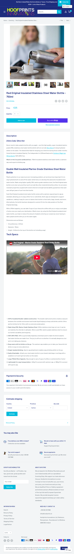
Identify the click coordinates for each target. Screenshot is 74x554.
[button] (67, 6)
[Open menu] (4, 12)
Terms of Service (9, 518)
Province (33, 404)
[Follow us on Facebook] (5, 540)
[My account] (66, 12)
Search (6, 510)
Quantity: (9, 114)
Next (67, 20)
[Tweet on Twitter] (63, 101)
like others (50, 148)
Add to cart (21, 120)
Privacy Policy (8, 515)
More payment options (53, 124)
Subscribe (9, 487)
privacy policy (41, 549)
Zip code (56, 404)
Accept (64, 548)
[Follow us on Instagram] (11, 540)
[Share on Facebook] (56, 101)
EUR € (6, 532)
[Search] (59, 12)
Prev (62, 20)
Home (5, 20)
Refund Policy (10, 423)
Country (9, 404)
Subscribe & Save (65, 3)
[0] (69, 12)
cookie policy (53, 549)
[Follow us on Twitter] (8, 540)
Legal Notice (8, 524)
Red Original (10, 101)
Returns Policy (8, 513)
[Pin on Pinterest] (59, 101)
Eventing (11, 20)
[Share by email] (66, 101)
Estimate (12, 414)
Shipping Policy (8, 521)
